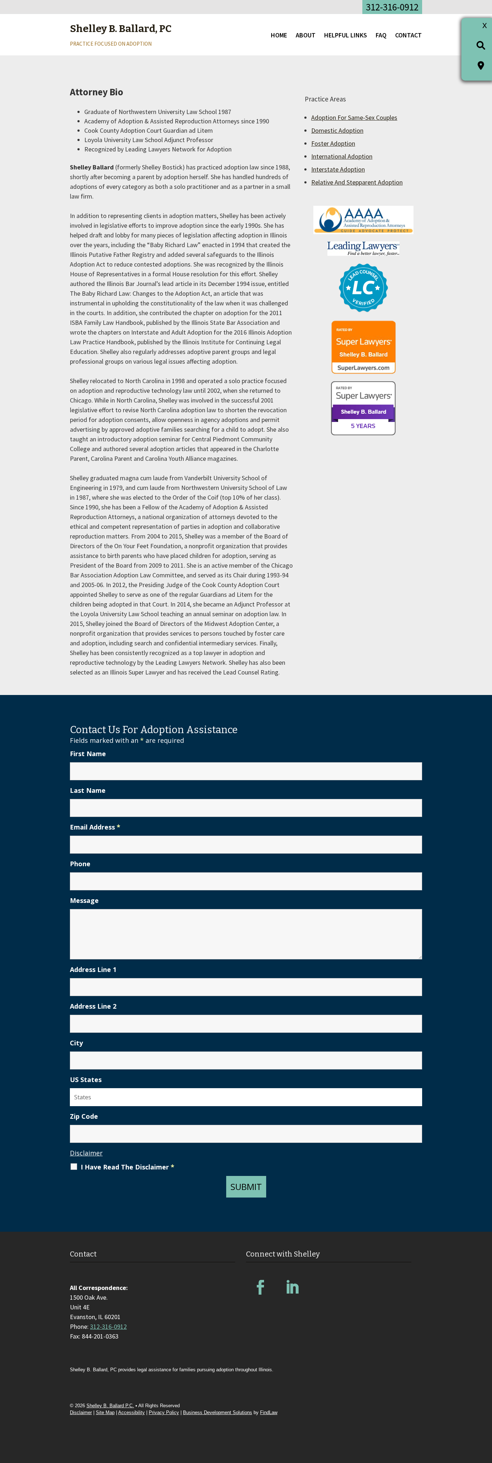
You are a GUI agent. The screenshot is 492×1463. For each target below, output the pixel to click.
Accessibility (131, 1412)
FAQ (381, 35)
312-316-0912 (392, 7)
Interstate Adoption (338, 169)
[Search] (481, 45)
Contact (408, 35)
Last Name (88, 790)
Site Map (105, 1412)
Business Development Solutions (217, 1412)
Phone (80, 863)
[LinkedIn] (292, 1287)
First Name (88, 753)
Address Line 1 (93, 969)
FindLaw (268, 1412)
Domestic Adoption (337, 130)
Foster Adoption (333, 143)
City (76, 1043)
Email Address (95, 827)
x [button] (484, 24)
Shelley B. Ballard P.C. (110, 1405)
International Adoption (341, 156)
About (306, 35)
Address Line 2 (93, 1006)
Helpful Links (345, 35)
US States (86, 1079)
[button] (484, 1410)
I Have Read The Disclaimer (127, 1167)
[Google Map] (481, 65)
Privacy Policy (164, 1412)
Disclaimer (86, 1153)
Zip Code (84, 1116)
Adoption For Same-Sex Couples (354, 117)
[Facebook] (260, 1287)
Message (84, 900)
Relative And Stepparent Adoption (357, 182)
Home (279, 35)
